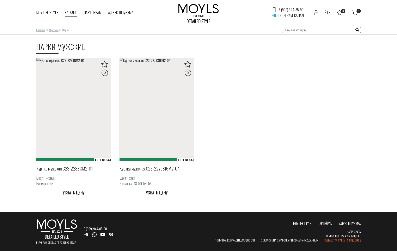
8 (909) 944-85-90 (291, 9)
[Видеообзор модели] (104, 72)
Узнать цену (74, 192)
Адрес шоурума (120, 12)
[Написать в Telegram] (86, 234)
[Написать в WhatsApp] (94, 234)
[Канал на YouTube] (102, 234)
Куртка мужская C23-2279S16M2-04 (150, 168)
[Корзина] (356, 12)
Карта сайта (354, 231)
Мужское (54, 30)
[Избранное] (341, 12)
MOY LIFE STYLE (47, 12)
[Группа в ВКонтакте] (111, 234)
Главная (40, 30)
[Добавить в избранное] (104, 64)
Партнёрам (93, 12)
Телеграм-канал (291, 15)
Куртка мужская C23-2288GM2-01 (64, 168)
